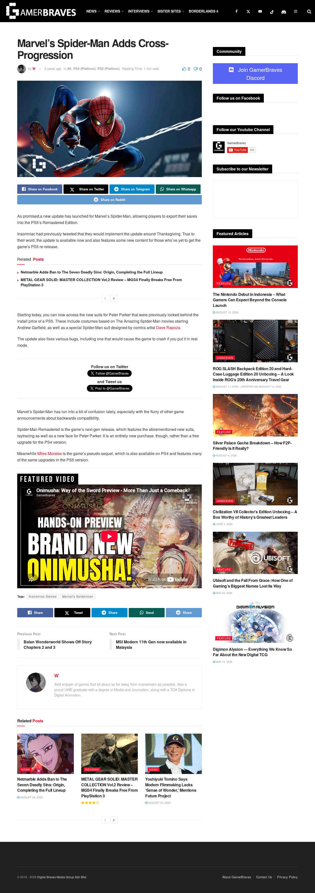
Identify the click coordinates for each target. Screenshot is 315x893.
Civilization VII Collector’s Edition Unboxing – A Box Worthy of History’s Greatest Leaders (255, 514)
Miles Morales (49, 453)
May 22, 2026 (223, 593)
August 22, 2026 (31, 797)
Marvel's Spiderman (77, 596)
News (91, 11)
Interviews (138, 11)
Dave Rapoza (168, 327)
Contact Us (264, 877)
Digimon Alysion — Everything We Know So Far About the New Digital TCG (252, 651)
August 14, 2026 (226, 312)
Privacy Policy (287, 877)
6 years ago (53, 68)
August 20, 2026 (159, 802)
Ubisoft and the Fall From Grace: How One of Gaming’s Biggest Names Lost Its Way (252, 583)
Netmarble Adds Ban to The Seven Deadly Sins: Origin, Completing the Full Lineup (92, 272)
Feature (224, 283)
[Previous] (105, 298)
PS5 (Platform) (108, 68)
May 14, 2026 (223, 662)
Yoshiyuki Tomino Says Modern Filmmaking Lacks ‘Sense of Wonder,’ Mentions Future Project (170, 787)
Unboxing (225, 358)
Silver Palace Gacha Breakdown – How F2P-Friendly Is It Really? (252, 445)
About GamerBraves (236, 877)
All (69, 68)
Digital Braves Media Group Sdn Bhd (61, 877)
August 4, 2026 (226, 455)
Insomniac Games (43, 596)
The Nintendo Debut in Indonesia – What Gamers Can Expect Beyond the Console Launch (249, 299)
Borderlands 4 (203, 11)
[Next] (114, 298)
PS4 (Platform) (84, 68)
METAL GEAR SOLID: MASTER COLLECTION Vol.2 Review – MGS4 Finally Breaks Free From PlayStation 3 (101, 282)
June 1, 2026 (224, 524)
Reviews (112, 11)
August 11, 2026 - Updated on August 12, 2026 (248, 386)
